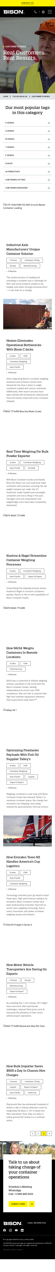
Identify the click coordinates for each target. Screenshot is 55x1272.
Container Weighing (16, 188)
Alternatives (12, 171)
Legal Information (37, 1223)
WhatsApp (15, 1190)
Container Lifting (15, 179)
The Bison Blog (19, 96)
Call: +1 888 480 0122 (21, 1193)
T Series (9, 147)
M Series (10, 139)
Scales (9, 163)
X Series (9, 123)
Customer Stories (41, 96)
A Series (9, 131)
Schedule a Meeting (20, 1186)
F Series (9, 155)
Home (5, 96)
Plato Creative (17, 1250)
